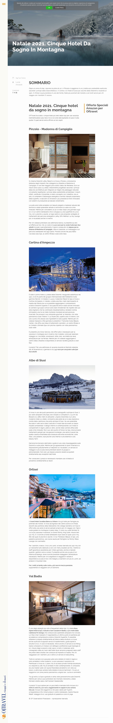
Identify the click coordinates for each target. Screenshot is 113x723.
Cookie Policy (59, 7)
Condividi (15, 90)
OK (49, 7)
